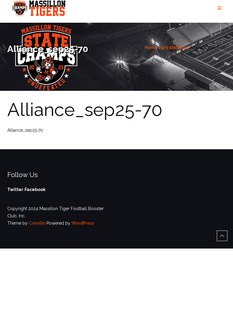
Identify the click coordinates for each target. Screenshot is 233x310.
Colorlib (37, 223)
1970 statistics (173, 47)
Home (151, 47)
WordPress (83, 223)
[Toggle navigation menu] (219, 8)
